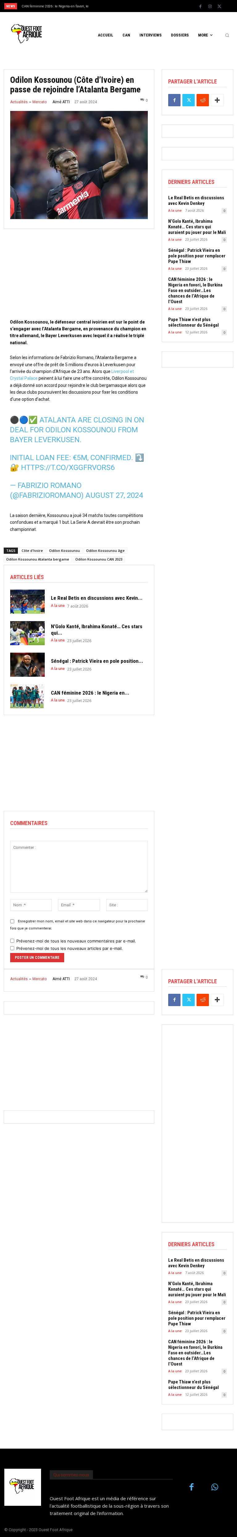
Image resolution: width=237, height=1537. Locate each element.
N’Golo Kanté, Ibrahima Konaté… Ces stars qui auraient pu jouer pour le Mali (197, 226)
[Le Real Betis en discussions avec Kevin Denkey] (27, 602)
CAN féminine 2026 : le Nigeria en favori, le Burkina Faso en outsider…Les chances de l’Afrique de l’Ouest (195, 290)
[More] (217, 100)
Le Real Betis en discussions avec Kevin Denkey (196, 200)
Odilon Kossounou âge (105, 550)
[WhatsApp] (215, 1487)
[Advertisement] (79, 275)
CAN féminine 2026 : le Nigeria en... (90, 693)
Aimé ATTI (61, 102)
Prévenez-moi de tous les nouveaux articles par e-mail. (69, 948)
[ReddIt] (203, 100)
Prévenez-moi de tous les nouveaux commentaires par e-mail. (76, 940)
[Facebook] (200, 6)
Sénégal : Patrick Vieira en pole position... (97, 661)
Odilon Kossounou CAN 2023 (98, 559)
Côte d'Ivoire (32, 550)
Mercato (39, 102)
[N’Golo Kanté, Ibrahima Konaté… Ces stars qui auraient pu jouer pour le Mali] (27, 633)
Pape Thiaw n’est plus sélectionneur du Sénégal (193, 322)
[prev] (120, 6)
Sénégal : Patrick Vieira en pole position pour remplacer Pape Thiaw (197, 256)
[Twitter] (219, 6)
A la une (58, 606)
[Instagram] (210, 6)
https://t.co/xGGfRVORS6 (67, 467)
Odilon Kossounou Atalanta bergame (37, 559)
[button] (227, 35)
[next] (130, 6)
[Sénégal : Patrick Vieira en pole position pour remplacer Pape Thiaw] (27, 665)
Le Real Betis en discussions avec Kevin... (97, 598)
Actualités (19, 102)
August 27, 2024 (114, 495)
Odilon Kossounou (64, 550)
